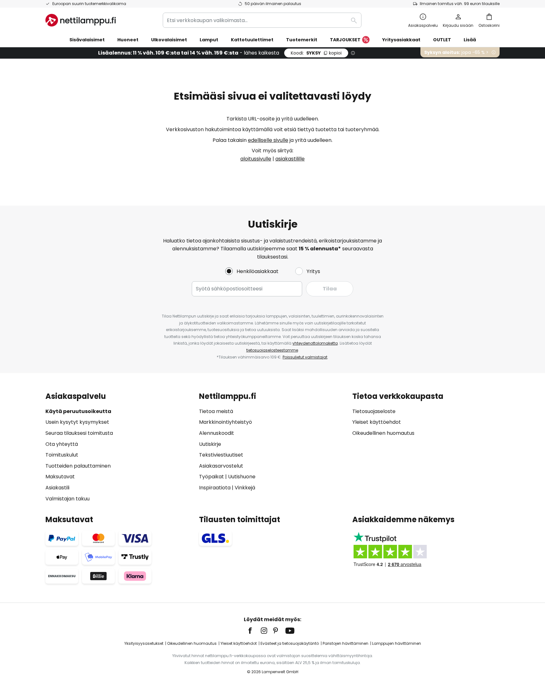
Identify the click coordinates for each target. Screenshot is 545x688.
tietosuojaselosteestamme (272, 350)
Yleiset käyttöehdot (376, 422)
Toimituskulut (61, 454)
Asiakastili (57, 487)
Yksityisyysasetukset (143, 643)
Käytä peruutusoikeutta (78, 411)
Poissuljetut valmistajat (305, 357)
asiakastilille (290, 158)
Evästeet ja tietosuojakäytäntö (290, 643)
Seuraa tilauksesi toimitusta (79, 433)
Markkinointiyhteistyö (225, 422)
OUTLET (442, 40)
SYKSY (316, 53)
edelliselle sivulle (268, 140)
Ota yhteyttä (61, 444)
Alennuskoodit (216, 433)
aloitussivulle (255, 158)
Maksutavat (60, 476)
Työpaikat (211, 476)
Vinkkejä (245, 487)
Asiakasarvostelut (221, 465)
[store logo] (80, 20)
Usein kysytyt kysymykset (77, 422)
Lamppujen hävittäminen (396, 643)
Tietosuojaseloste (374, 411)
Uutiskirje (210, 444)
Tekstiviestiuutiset (221, 454)
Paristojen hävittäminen (345, 643)
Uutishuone (241, 476)
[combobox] (262, 20)
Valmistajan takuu (67, 498)
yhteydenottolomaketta (315, 343)
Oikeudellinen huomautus (383, 433)
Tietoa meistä (216, 411)
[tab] (119, 447)
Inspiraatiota (215, 487)
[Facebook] (254, 631)
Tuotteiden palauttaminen (78, 465)
